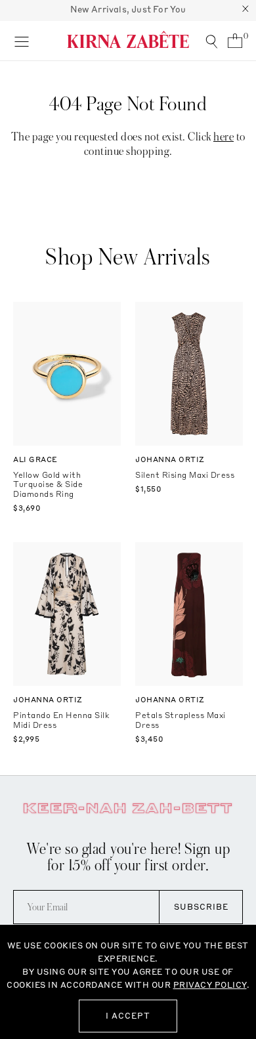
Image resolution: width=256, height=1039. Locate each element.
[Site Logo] (128, 39)
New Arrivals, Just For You (128, 9)
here (223, 137)
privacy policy (210, 985)
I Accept (128, 1016)
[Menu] (21, 40)
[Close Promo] (245, 10)
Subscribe (201, 907)
